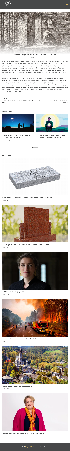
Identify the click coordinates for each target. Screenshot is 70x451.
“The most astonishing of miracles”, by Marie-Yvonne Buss (23, 433)
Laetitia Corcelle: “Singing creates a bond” (17, 292)
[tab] (32, 147)
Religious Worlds (29, 447)
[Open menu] (66, 4)
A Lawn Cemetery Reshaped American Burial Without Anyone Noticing (27, 197)
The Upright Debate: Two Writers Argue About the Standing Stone (25, 245)
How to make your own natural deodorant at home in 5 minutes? (53, 100)
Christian (35, 52)
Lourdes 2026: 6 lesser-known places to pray (18, 386)
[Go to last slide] (4, 130)
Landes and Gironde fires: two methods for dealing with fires (23, 339)
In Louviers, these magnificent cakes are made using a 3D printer (17, 100)
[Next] (65, 130)
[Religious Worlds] (8, 4)
